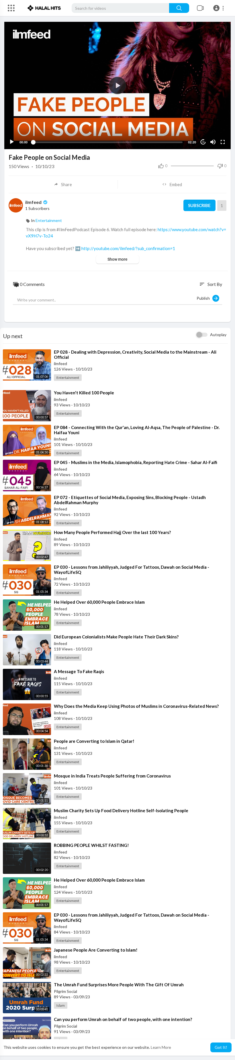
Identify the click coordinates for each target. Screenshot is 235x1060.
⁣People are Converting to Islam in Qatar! (94, 741)
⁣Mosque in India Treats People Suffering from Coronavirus (112, 775)
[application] (117, 85)
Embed (175, 184)
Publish (204, 298)
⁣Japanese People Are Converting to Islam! (96, 949)
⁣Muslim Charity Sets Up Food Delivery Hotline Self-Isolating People (121, 810)
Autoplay (218, 334)
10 (203, 142)
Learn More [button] (161, 1047)
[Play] (12, 142)
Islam (60, 1005)
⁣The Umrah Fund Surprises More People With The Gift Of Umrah (119, 984)
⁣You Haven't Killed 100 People (84, 392)
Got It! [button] (221, 1047)
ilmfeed (33, 202)
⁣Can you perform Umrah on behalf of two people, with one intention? (123, 1019)
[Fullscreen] (223, 142)
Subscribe (199, 205)
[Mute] (213, 142)
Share (66, 184)
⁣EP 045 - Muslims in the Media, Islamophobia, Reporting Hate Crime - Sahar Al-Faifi (135, 462)
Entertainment (49, 220)
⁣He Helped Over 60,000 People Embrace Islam (99, 602)
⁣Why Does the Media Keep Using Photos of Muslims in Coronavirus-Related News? (136, 706)
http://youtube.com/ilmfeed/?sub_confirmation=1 (128, 248)
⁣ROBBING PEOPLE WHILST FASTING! (91, 845)
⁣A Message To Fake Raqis (79, 671)
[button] (219, 8)
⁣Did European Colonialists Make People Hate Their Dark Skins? (116, 636)
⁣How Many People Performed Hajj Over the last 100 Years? (112, 532)
